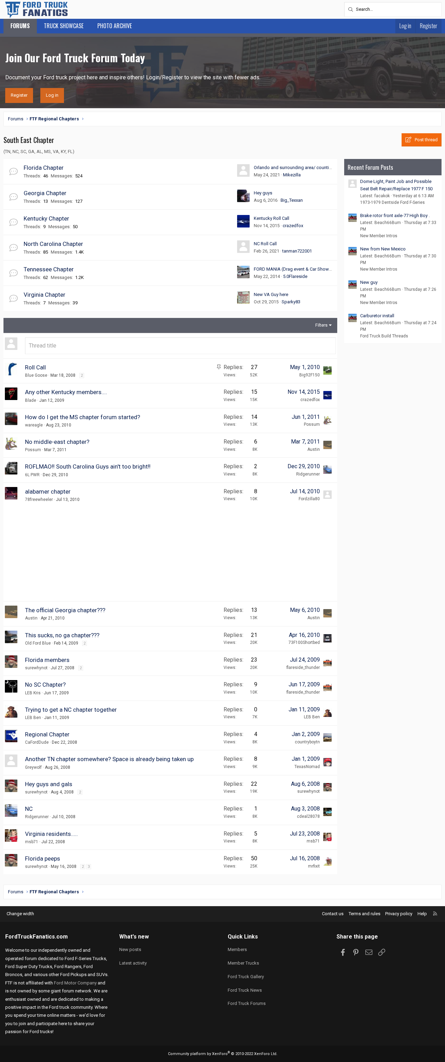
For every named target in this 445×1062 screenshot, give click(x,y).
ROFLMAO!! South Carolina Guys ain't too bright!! (88, 466)
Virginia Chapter (44, 294)
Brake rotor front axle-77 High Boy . (395, 215)
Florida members (47, 659)
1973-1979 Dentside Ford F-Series (392, 202)
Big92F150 (309, 375)
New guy (369, 282)
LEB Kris (33, 692)
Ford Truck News (245, 990)
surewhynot (36, 667)
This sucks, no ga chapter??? (62, 635)
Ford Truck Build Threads (384, 336)
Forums (20, 26)
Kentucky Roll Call (271, 218)
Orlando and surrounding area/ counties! (294, 167)
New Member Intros (378, 235)
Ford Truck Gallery (246, 976)
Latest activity (133, 963)
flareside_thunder (303, 667)
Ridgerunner (308, 474)
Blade (30, 400)
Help (422, 913)
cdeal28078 (308, 816)
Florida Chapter (44, 167)
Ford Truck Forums (247, 1003)
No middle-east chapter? (57, 441)
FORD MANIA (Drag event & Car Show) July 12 (300, 269)
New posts (130, 949)
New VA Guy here (271, 294)
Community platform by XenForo (222, 1054)
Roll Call (35, 367)
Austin (313, 449)
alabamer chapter (48, 491)
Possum (312, 424)
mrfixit (314, 866)
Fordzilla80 (309, 498)
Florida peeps (42, 858)
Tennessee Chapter (49, 269)
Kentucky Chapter (46, 218)
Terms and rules (364, 913)
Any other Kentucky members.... (66, 392)
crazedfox (293, 225)
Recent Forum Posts (370, 167)
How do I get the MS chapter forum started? (82, 417)
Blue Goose (36, 375)
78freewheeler (39, 499)
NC (29, 808)
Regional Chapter (47, 734)
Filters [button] (321, 325)
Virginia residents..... (51, 833)
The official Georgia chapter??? (65, 610)
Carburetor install (377, 315)
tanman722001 (297, 251)
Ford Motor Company (75, 982)
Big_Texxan (292, 200)
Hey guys (263, 192)
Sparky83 (291, 301)
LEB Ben (33, 717)
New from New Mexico (383, 248)
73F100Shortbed (304, 642)
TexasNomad (307, 766)
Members (237, 949)
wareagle (34, 425)
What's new (134, 936)
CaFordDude (37, 742)
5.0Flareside (295, 276)
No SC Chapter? (45, 684)
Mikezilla (292, 174)
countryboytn (307, 742)
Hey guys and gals (48, 784)
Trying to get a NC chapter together (71, 709)
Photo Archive (114, 26)
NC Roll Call (265, 243)
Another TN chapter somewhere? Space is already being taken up (109, 759)
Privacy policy (398, 913)
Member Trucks (243, 963)
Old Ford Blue (38, 643)
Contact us (332, 913)
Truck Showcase (63, 26)
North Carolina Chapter (53, 243)
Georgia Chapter (45, 193)
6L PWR (32, 474)
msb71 (31, 841)
